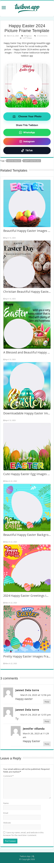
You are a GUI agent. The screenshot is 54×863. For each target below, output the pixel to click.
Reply (47, 701)
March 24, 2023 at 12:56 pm (35, 694)
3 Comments (42, 36)
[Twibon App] (27, 8)
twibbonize (34, 52)
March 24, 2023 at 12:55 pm (35, 714)
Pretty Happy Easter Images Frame (28, 656)
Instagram (29, 141)
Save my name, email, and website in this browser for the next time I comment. (23, 834)
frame (21, 46)
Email (5, 813)
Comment (8, 776)
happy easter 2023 (32, 161)
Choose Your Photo (29, 116)
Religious (28, 36)
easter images (14, 161)
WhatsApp (29, 132)
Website (7, 822)
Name (6, 803)
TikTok (29, 150)
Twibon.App (25, 856)
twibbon (25, 55)
